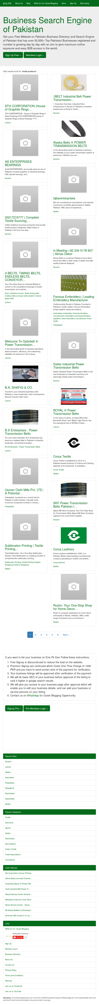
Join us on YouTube (13, 991)
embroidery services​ (73, 316)
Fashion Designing (21, 564)
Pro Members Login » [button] (37, 708)
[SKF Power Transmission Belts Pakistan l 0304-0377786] (73, 489)
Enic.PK (7, 3)
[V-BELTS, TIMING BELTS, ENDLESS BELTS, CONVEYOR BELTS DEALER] (25, 255)
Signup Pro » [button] (14, 708)
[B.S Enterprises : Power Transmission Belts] (25, 416)
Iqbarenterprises (64, 198)
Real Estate (10, 838)
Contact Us (9, 964)
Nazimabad (9, 793)
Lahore (8, 122)
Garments (9, 822)
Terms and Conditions (14, 975)
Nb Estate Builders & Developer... (18, 910)
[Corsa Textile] (73, 443)
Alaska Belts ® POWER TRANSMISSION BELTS (70, 144)
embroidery (58, 313)
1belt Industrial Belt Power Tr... (17, 889)
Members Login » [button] (35, 55)
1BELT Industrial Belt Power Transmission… (72, 98)
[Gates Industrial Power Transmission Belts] (73, 346)
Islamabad (9, 777)
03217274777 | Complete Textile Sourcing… (22, 219)
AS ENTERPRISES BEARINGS (18, 163)
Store (64, 3)
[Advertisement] (49, 731)
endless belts (10, 295)
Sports (7, 828)
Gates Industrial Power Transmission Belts (68, 366)
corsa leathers (59, 562)
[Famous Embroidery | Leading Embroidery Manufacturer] (73, 283)
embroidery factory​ (70, 313)
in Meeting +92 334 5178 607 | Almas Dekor (73, 252)
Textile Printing (28, 562)
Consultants (10, 859)
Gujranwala (9, 798)
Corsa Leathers (63, 549)
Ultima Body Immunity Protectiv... (18, 878)
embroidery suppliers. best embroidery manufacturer (71, 317)
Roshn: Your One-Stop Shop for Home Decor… (72, 607)
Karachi (56, 113)
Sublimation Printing (13, 562)
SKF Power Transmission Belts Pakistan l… (70, 504)
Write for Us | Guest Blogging (46, 3)
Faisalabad (57, 325)
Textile (7, 817)
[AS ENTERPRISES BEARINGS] (25, 143)
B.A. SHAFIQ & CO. (19, 387)
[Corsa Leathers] (73, 535)
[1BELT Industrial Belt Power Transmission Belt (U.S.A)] (73, 83)
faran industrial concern (14, 293)
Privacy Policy (10, 970)
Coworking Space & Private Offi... (18, 883)
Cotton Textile (10, 849)
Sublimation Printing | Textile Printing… (24, 547)
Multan (56, 622)
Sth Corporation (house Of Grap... (19, 873)
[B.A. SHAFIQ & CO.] (25, 374)
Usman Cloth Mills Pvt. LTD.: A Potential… (24, 491)
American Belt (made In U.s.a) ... (18, 915)
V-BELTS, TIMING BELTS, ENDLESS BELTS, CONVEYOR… (23, 276)
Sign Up (73, 3)
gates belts (9, 298)
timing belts (34, 293)
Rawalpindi (9, 788)
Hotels (7, 833)
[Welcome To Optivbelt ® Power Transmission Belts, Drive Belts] (25, 323)
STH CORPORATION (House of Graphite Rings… (25, 107)
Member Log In (11, 949)
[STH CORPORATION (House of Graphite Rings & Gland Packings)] (25, 87)
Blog (28, 3)
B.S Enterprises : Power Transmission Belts (21, 432)
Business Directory (12, 954)
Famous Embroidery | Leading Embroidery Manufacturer (73, 298)
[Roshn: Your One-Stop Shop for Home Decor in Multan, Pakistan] (73, 587)
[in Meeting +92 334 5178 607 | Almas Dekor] (73, 232)
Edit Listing (84, 3)
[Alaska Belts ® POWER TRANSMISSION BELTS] (73, 129)
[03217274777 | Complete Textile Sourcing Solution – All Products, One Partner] (25, 199)
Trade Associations (13, 854)
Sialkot (56, 211)
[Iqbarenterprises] (73, 180)
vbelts (27, 293)
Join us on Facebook (13, 986)
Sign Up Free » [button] (13, 55)
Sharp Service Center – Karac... (18, 905)
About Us (19, 3)
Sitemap (8, 980)
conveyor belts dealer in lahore (28, 295)
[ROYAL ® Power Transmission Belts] (73, 396)
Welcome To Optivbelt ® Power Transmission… (21, 343)
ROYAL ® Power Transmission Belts (66, 412)
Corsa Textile (62, 456)
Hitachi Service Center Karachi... (18, 894)
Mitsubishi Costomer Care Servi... (18, 899)
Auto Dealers (10, 844)
